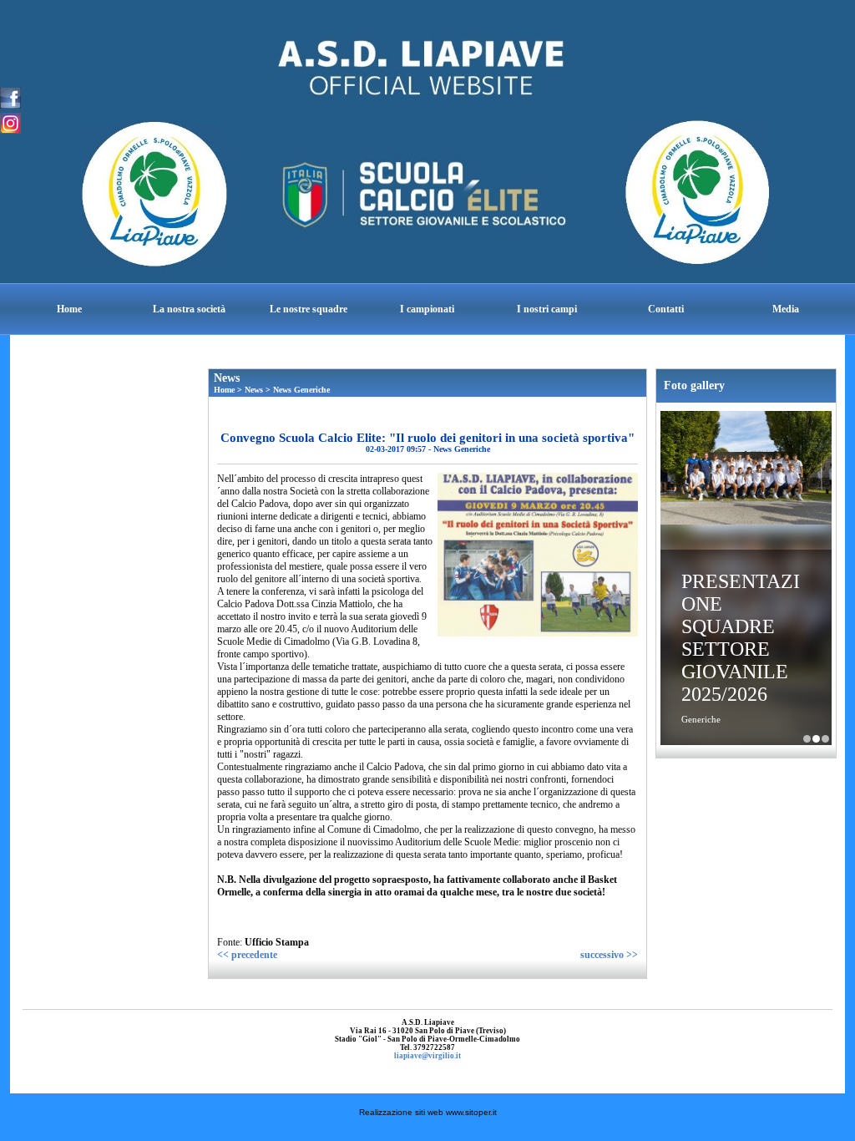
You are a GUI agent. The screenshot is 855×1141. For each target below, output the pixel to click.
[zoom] (538, 633)
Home (69, 309)
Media (785, 309)
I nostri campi (547, 309)
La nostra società (189, 309)
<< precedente (247, 955)
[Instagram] (10, 122)
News (254, 389)
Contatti (666, 309)
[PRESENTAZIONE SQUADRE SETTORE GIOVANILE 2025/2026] (746, 470)
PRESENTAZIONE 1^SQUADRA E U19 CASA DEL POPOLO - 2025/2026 (807, 739)
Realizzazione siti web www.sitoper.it (428, 1112)
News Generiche (301, 389)
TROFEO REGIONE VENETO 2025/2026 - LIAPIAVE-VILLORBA (825, 739)
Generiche (701, 719)
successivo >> (609, 955)
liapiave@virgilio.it (427, 1056)
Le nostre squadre (308, 309)
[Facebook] (10, 97)
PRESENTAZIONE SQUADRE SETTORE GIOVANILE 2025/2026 (740, 637)
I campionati (427, 309)
